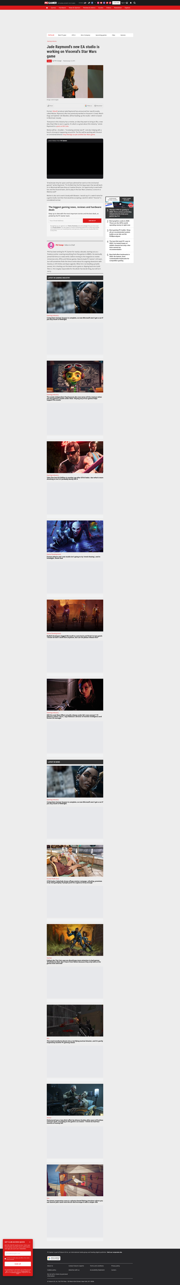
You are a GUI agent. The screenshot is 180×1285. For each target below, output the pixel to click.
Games (53, 8)
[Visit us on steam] (89, 3)
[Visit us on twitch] (104, 3)
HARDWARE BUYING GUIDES (113, 199)
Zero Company (85, 35)
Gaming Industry (52, 41)
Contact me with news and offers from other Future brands (18, 1258)
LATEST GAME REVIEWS (126, 199)
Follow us (89, 106)
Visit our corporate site (114, 1252)
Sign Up (18, 1264)
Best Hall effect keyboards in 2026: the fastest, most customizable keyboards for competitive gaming (119, 257)
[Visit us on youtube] (101, 3)
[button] (134, 3)
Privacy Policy (24, 1271)
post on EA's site (62, 126)
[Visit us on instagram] (98, 3)
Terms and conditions (97, 1266)
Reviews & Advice (89, 8)
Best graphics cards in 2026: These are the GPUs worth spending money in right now (119, 223)
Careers (113, 1270)
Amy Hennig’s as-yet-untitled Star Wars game (79, 134)
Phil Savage (58, 61)
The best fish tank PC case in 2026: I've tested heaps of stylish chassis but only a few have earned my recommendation (119, 245)
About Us (50, 1266)
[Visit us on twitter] (95, 3)
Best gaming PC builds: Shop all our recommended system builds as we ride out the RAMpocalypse (119, 233)
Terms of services (73, 226)
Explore (127, 8)
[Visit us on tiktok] (110, 3)
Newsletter (118, 8)
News (49, 61)
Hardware (62, 8)
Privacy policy (115, 1266)
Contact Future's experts (76, 1266)
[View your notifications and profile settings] (131, 3)
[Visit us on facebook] (92, 3)
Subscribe (116, 3)
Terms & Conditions (16, 1272)
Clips (113, 35)
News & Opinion (74, 8)
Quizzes (123, 35)
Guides (100, 8)
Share (51, 106)
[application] (75, 159)
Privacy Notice (57, 227)
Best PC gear (62, 35)
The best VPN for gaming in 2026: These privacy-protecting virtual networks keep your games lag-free (120, 213)
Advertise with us (74, 1270)
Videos (108, 8)
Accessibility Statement (97, 1270)
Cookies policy (51, 1270)
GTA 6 (73, 35)
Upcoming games (101, 35)
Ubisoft (55, 111)
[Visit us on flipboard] (107, 3)
